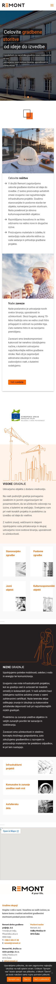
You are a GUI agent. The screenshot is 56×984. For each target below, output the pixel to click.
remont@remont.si (12, 943)
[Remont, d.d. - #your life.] (13, 5)
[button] (52, 5)
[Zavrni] (52, 973)
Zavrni (27, 979)
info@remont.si (10, 961)
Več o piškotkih (41, 979)
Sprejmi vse (14, 979)
